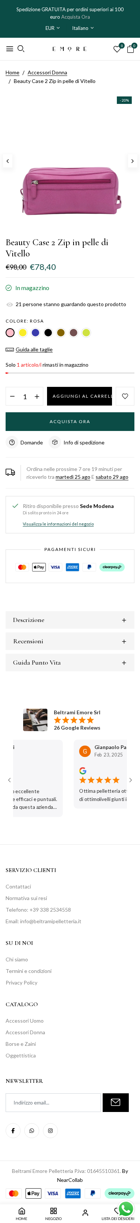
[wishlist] (117, 49)
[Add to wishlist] (125, 396)
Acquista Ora (75, 17)
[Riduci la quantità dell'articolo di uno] (12, 396)
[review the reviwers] (75, 770)
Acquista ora (70, 421)
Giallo (22, 332)
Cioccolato (73, 332)
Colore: (25, 321)
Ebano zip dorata (60, 332)
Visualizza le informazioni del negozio (58, 523)
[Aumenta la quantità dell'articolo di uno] (37, 396)
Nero (48, 332)
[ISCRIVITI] (116, 1102)
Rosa (10, 332)
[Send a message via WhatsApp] (126, 1209)
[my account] (85, 1214)
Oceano (35, 332)
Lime (86, 332)
